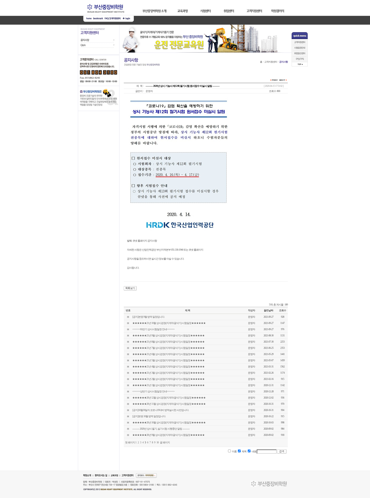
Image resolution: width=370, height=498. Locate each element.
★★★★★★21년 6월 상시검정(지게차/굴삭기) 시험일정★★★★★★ (168, 354)
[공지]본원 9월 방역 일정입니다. (148, 316)
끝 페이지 (165, 442)
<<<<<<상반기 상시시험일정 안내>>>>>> (153, 391)
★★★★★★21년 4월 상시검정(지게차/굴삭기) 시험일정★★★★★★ (168, 366)
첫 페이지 (130, 442)
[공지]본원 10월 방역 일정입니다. (149, 416)
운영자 (149, 91)
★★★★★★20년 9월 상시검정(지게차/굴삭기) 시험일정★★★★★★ (168, 434)
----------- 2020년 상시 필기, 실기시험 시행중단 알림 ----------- (160, 428)
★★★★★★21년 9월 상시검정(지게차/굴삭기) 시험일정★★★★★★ (168, 335)
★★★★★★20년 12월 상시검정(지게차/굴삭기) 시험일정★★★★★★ (169, 397)
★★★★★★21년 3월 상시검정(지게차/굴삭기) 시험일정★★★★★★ (168, 372)
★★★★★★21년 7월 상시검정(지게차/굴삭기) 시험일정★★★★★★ (168, 347)
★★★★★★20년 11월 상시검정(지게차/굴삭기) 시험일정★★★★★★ (169, 403)
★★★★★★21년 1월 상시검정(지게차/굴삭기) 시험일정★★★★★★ (168, 385)
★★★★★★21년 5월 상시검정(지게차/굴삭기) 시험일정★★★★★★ (168, 360)
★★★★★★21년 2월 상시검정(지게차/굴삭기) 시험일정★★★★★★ (168, 379)
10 (158, 442)
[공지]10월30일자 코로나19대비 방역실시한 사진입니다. (160, 410)
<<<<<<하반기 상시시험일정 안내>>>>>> (153, 329)
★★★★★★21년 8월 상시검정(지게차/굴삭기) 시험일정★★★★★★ (168, 341)
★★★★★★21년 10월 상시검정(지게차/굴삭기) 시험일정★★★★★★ (169, 323)
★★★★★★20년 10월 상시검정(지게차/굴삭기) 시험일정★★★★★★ (169, 422)
